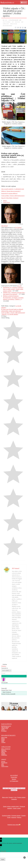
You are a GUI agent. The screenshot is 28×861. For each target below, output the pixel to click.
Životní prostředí (7, 25)
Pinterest (19, 817)
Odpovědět (3, 851)
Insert (2, 859)
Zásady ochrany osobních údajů (11, 806)
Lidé (20, 20)
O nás (15, 797)
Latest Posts (6, 202)
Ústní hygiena (4, 766)
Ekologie (17, 22)
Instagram (13, 817)
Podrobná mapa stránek (13, 824)
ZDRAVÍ (3, 759)
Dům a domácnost (5, 748)
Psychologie (4, 762)
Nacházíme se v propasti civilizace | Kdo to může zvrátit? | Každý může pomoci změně (13, 289)
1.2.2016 (5, 20)
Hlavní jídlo (4, 737)
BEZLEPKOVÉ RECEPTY (8, 735)
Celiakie (3, 742)
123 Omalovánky (14, 781)
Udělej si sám (13, 23)
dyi (13, 22)
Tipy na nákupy (5, 727)
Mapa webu (5, 797)
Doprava (3, 750)
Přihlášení (3, 666)
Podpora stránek (21, 797)
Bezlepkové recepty (6, 726)
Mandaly (14, 779)
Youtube (23, 815)
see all (19, 286)
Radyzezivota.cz (7, 2)
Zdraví (3, 729)
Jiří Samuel (4, 226)
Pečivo (3, 738)
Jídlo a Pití (3, 751)
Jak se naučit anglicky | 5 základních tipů (12, 189)
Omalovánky (14, 777)
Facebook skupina (16, 815)
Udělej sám (6, 23)
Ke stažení (3, 731)
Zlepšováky (4, 755)
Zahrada (3, 753)
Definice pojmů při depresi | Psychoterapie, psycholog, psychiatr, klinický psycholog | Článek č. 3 (13, 297)
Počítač (3, 752)
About (5, 200)
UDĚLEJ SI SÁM (5, 746)
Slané (2, 741)
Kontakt (11, 797)
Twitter (8, 817)
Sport (2, 765)
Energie (3, 761)
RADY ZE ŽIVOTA (6, 724)
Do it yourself (6, 22)
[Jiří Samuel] (11, 213)
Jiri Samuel (18, 227)
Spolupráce (14, 799)
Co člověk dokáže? (13, 20)
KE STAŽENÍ (14, 775)
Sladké (3, 740)
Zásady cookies (17, 808)
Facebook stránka (6, 815)
